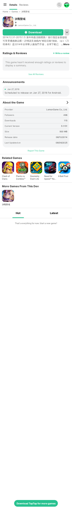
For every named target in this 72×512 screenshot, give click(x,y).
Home (5, 11)
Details (13, 4)
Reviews (23, 4)
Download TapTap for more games (36, 503)
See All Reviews (36, 74)
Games (15, 11)
